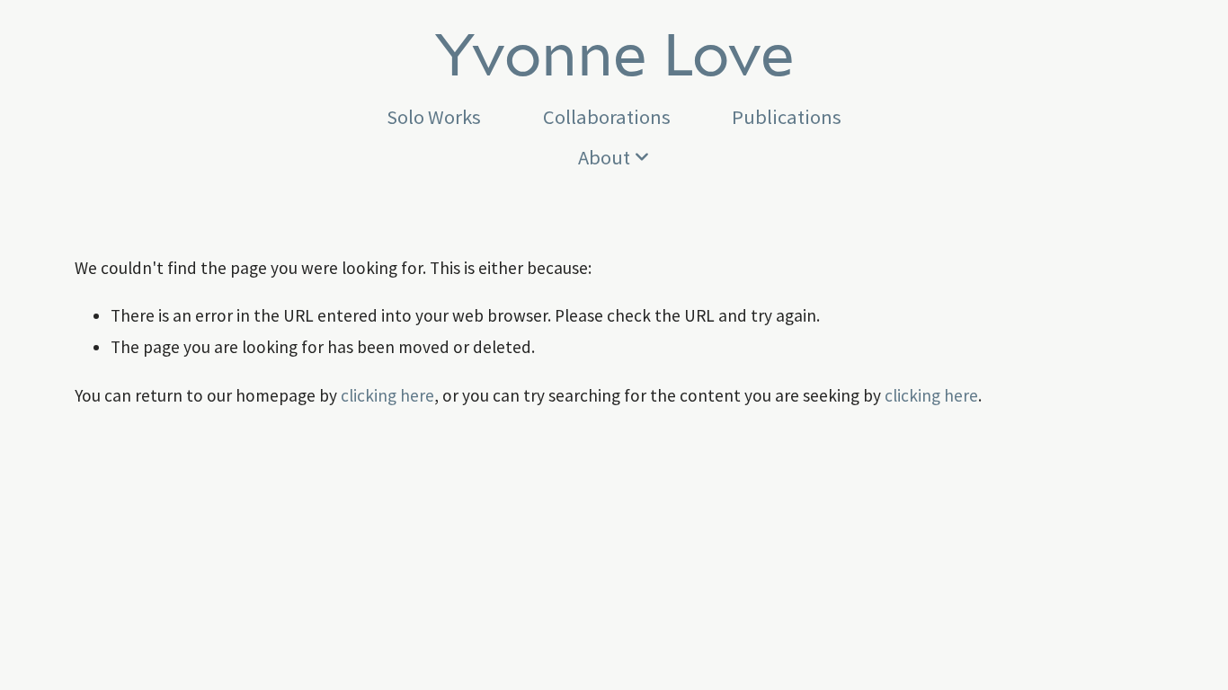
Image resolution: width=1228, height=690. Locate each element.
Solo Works (434, 116)
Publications (786, 116)
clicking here (387, 395)
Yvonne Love (614, 51)
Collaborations (607, 116)
